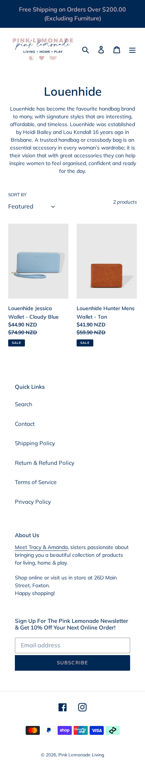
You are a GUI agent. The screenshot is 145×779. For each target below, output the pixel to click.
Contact (25, 423)
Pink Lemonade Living (81, 754)
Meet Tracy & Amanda (41, 547)
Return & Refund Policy (44, 462)
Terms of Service (36, 482)
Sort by (17, 194)
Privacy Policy (33, 501)
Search (23, 404)
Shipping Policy (35, 443)
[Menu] (132, 49)
